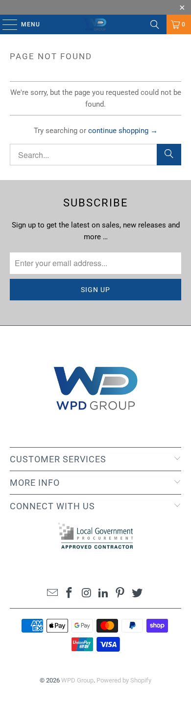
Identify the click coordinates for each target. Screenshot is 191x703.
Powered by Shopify (123, 680)
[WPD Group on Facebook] (69, 594)
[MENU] (5, 24)
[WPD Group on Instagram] (86, 594)
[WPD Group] (95, 24)
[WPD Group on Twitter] (137, 594)
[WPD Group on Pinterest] (120, 594)
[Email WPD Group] (52, 594)
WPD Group (77, 680)
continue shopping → (123, 130)
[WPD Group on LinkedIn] (103, 594)
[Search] (154, 24)
